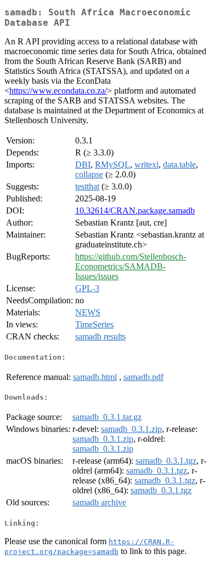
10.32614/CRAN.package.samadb (135, 210)
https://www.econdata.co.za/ (58, 90)
